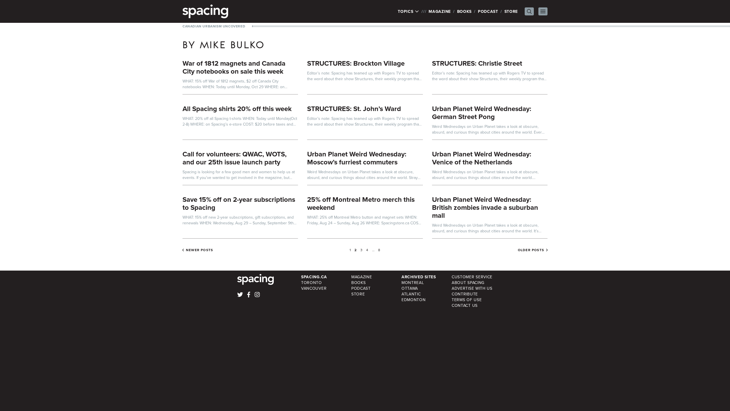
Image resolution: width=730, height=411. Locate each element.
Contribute (465, 294)
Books (464, 11)
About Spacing (468, 282)
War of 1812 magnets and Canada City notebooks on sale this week (233, 67)
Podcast (488, 11)
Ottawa (410, 288)
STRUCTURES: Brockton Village (356, 63)
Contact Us (465, 305)
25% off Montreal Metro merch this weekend (361, 203)
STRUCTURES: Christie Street (477, 63)
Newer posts (199, 250)
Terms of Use (467, 300)
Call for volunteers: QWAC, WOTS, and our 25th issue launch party (234, 158)
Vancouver (314, 288)
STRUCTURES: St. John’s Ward (354, 109)
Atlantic (411, 294)
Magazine (440, 11)
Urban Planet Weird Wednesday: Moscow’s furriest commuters (356, 158)
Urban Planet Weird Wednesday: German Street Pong (481, 113)
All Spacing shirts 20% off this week (237, 109)
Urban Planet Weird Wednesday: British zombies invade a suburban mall (485, 207)
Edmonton (414, 300)
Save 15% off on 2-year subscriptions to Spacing (238, 203)
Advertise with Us (472, 288)
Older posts (531, 250)
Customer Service (472, 277)
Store (511, 11)
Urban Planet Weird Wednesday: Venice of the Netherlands (481, 158)
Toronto (311, 282)
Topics (406, 11)
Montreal (413, 282)
